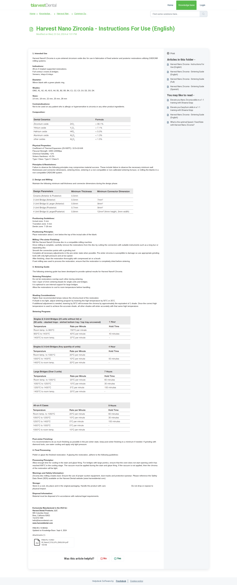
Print (172, 53)
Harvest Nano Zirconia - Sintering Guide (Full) (187, 80)
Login (202, 5)
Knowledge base (186, 5)
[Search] (203, 14)
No (105, 558)
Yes (119, 558)
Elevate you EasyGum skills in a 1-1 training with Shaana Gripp (185, 108)
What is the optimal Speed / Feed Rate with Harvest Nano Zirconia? (186, 123)
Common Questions (83, 13)
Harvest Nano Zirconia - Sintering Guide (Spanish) (187, 87)
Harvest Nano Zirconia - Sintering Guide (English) (187, 73)
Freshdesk (121, 581)
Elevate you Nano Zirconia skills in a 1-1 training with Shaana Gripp (187, 101)
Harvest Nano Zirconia (67, 13)
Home (170, 5)
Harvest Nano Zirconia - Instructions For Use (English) (187, 65)
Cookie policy (136, 581)
